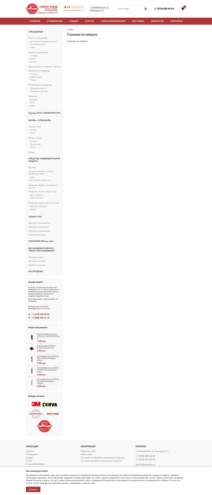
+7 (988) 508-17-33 (40, 317)
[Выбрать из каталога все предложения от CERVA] (50, 404)
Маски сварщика (36, 195)
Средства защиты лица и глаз (42, 191)
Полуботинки (35, 144)
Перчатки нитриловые (38, 227)
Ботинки (33, 130)
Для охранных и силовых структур (44, 66)
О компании (54, 21)
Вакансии (157, 21)
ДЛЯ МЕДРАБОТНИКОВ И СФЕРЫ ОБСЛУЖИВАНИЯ (41, 249)
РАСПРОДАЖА (35, 271)
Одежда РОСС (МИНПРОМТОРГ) (44, 113)
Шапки (32, 106)
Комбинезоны (35, 77)
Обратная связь (88, 451)
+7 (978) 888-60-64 (164, 8)
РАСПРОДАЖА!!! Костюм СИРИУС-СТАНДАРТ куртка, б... (48, 336)
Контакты (176, 21)
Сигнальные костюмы (39, 91)
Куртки (32, 59)
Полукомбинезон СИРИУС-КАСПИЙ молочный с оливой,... (48, 381)
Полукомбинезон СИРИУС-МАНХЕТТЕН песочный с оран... (48, 370)
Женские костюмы (37, 261)
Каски (32, 177)
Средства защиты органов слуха (43, 203)
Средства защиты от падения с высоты (43, 186)
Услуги (89, 21)
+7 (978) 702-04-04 (145, 459)
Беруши (33, 209)
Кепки (32, 103)
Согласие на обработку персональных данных (103, 457)
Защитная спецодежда (39, 70)
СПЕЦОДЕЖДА (35, 31)
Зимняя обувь (35, 126)
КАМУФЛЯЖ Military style (41, 241)
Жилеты (33, 62)
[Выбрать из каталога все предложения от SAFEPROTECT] (36, 414)
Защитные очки (36, 198)
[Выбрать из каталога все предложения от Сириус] (44, 426)
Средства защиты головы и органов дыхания (41, 172)
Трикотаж (32, 96)
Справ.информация (113, 21)
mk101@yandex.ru (145, 464)
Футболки (34, 100)
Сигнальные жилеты (38, 88)
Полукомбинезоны (37, 44)
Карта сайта (86, 454)
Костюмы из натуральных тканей (43, 42)
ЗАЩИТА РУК (35, 216)
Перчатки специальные (39, 231)
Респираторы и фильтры (40, 180)
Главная (34, 21)
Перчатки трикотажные (39, 223)
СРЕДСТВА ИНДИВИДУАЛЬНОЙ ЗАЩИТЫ (44, 159)
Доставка (138, 21)
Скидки (73, 21)
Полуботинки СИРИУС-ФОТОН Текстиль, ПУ (46, 347)
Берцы (31, 152)
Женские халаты (36, 257)
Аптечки (32, 167)
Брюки (32, 47)
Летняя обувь (34, 138)
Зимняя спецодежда (38, 52)
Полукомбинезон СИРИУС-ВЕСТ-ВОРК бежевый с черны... (48, 358)
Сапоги (33, 133)
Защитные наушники (38, 206)
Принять (33, 489)
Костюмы (33, 56)
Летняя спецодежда (37, 38)
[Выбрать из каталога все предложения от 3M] (36, 404)
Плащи (33, 80)
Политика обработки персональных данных (101, 461)
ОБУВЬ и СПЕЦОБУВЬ (39, 120)
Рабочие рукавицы (37, 235)
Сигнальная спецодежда (40, 85)
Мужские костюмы (37, 265)
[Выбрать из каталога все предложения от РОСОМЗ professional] (53, 414)
